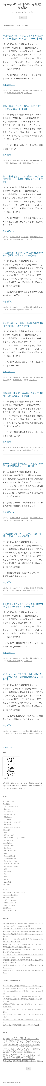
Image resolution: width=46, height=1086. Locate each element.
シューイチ (7, 819)
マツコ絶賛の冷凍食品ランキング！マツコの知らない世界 (21, 988)
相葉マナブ (16, 1061)
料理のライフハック (10, 900)
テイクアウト (35, 1045)
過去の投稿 (7, 747)
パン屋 (21, 1046)
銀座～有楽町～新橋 (10, 851)
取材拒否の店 (22, 1053)
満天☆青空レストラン (11, 812)
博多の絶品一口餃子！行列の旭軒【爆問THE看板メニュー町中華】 (22, 107)
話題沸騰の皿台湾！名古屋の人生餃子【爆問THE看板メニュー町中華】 (23, 394)
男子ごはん (7, 832)
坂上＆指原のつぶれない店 (12, 822)
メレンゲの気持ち (33, 1049)
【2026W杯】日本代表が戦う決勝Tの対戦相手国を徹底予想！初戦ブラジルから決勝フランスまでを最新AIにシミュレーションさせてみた (23, 933)
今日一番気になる (8, 801)
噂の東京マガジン (31, 1052)
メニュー (23, 17)
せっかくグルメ (24, 1040)
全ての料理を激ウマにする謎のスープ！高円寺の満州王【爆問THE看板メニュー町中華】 (23, 179)
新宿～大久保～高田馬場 (11, 864)
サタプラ (5, 1045)
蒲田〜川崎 (8, 734)
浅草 (5, 869)
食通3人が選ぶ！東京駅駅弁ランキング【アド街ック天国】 (21, 1025)
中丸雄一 (27, 1050)
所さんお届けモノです (18, 1056)
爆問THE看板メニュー (36, 90)
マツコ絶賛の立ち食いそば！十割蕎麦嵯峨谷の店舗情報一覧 (21, 996)
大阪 (31, 377)
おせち (6, 887)
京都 (5, 877)
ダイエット (6, 890)
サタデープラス (36, 1043)
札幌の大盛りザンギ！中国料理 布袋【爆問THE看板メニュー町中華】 (22, 535)
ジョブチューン (25, 1044)
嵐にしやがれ (8, 809)
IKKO (4, 1039)
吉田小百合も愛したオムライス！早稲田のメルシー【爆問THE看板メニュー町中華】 (23, 37)
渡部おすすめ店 (9, 845)
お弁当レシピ (30, 1039)
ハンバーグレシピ (13, 1046)
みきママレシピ (9, 840)
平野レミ (5, 1057)
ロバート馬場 (19, 1051)
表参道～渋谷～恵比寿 (11, 861)
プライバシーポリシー (9, 910)
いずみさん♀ (28, 93)
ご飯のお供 (13, 1041)
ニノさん (5, 1047)
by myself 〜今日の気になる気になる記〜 (23, 6)
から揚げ (5, 1041)
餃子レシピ (40, 1061)
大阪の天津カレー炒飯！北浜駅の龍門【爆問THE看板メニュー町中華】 (23, 324)
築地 (5, 853)
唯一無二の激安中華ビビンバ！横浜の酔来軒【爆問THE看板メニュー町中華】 (23, 465)
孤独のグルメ (8, 817)
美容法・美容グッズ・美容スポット (14, 892)
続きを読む (9, 84)
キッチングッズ (27, 1043)
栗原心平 (31, 1057)
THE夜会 (8, 1039)
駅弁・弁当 (7, 882)
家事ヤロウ (16, 1054)
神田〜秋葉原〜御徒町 (11, 866)
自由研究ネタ (7, 908)
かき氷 (36, 1039)
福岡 (6, 163)
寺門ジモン (25, 1055)
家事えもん (6, 1055)
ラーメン (6, 1051)
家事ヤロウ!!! (8, 825)
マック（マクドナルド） (10, 895)
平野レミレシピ (9, 835)
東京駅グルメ (8, 848)
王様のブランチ (28, 1058)
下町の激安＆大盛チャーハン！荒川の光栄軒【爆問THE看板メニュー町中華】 (23, 605)
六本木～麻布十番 (9, 856)
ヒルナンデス (29, 1046)
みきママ (13, 1043)
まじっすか (6, 1043)
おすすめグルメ (15, 90)
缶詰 (21, 1061)
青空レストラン (29, 1060)
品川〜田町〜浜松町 (10, 858)
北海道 (32, 588)
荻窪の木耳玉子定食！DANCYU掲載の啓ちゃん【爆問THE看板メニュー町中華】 (23, 254)
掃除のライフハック (10, 903)
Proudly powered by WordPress (12, 1082)
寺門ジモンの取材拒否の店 (12, 827)
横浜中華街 (7, 871)
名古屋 (32, 448)
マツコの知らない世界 (11, 806)
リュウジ (12, 1051)
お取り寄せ (6, 884)
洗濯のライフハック (10, 905)
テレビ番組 (24, 90)
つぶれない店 (35, 1041)
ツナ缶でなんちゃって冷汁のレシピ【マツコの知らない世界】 (22, 929)
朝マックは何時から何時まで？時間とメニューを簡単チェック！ (23, 986)
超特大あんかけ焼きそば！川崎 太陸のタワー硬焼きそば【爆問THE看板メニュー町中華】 (23, 677)
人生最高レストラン (10, 814)
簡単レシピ (6, 830)
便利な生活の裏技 (8, 897)
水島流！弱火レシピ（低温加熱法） (15, 838)
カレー (19, 1043)
